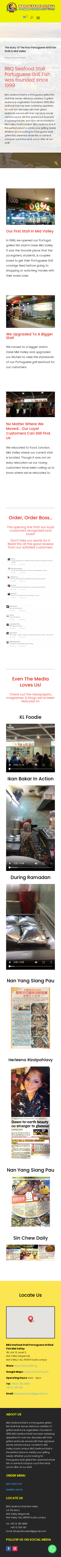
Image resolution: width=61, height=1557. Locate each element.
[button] (31, 1319)
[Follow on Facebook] (8, 1548)
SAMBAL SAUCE (14, 1489)
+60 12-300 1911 (14, 1387)
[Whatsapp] (52, 1549)
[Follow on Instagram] (14, 1548)
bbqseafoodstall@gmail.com (31, 1393)
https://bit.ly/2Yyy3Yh (36, 1371)
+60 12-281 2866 (20, 1383)
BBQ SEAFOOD (14, 1483)
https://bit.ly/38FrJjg (25, 1365)
